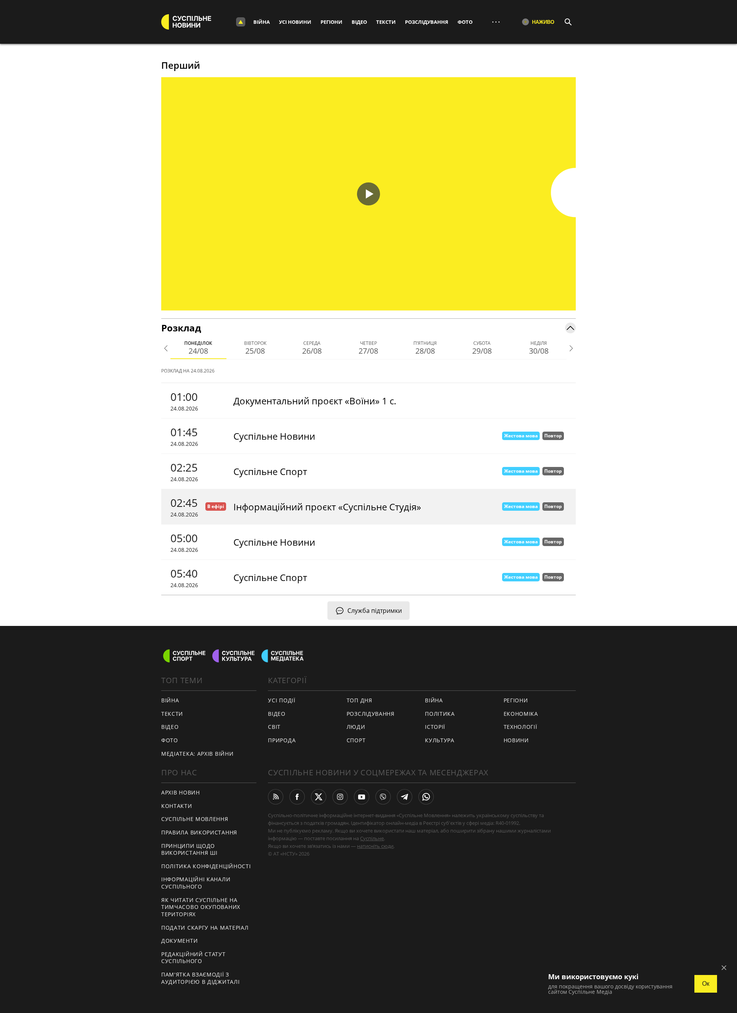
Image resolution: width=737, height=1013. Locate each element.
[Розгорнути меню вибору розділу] (240, 21)
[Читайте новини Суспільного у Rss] (275, 796)
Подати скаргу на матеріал (205, 927)
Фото (465, 21)
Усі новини (295, 21)
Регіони (331, 21)
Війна (261, 21)
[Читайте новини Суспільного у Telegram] (404, 796)
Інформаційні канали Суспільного (195, 883)
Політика (440, 713)
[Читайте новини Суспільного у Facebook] (297, 796)
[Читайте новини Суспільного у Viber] (383, 796)
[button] (368, 194)
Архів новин (180, 792)
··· (496, 22)
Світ (274, 726)
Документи (179, 940)
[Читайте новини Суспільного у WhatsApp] (426, 796)
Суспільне (372, 838)
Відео (359, 21)
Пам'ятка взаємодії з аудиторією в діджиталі (200, 978)
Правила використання (199, 832)
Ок (705, 983)
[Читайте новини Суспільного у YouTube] (361, 796)
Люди (356, 726)
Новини (516, 740)
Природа (282, 740)
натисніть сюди (375, 846)
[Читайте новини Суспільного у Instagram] (340, 796)
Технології (520, 726)
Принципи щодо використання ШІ (189, 849)
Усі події (281, 700)
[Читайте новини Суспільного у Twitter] (318, 796)
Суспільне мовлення (194, 819)
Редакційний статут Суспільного (193, 957)
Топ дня (359, 700)
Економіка (521, 713)
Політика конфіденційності (206, 866)
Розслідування (426, 21)
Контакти (176, 805)
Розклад (181, 327)
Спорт (356, 740)
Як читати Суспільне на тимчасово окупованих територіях (200, 907)
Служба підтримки (374, 610)
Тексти (386, 21)
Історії (435, 726)
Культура (439, 740)
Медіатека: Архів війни (197, 753)
